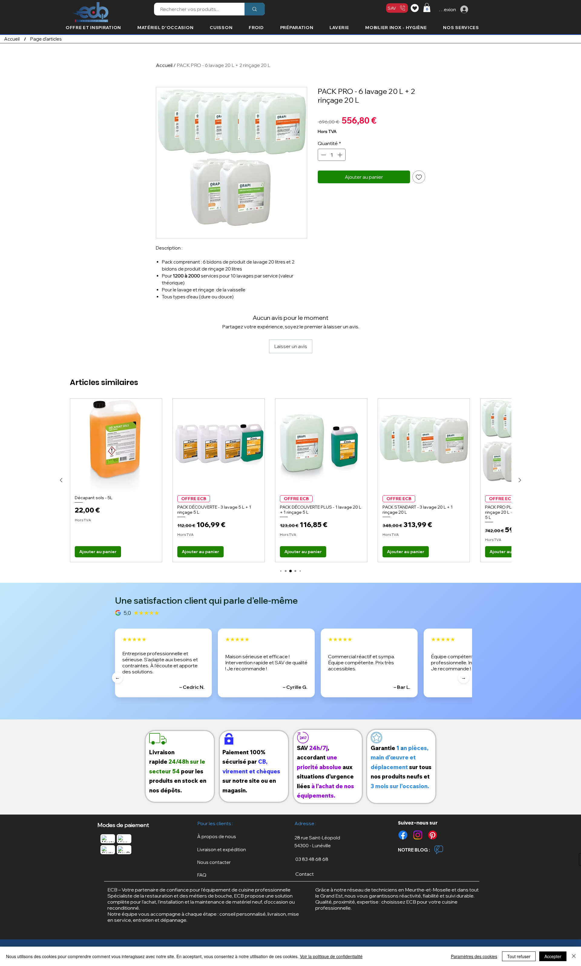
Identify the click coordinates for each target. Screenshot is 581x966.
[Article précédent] (61, 480)
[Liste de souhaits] (415, 8)
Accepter (552, 956)
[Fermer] (573, 956)
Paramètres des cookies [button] (474, 956)
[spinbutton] (331, 155)
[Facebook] (403, 835)
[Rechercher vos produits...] (254, 9)
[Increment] (340, 155)
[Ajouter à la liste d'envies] (418, 177)
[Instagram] (418, 835)
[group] (290, 480)
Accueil (164, 65)
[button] (427, 7)
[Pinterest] (432, 835)
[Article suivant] (520, 480)
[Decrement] (323, 155)
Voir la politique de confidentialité (331, 956)
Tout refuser (518, 956)
